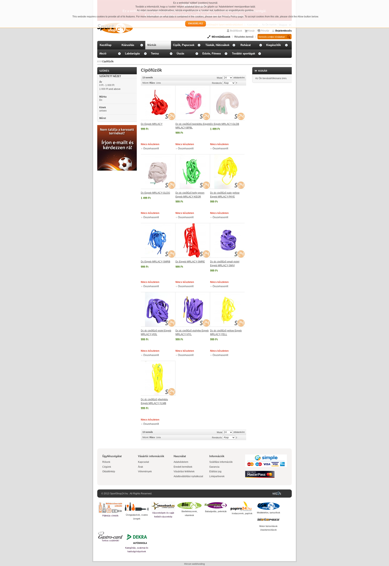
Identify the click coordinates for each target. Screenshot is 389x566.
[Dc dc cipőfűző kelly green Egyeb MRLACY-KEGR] (192, 171)
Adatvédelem (181, 462)
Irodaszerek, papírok (242, 513)
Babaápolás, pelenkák (216, 511)
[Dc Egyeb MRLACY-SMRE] (192, 240)
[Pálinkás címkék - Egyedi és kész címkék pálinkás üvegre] (110, 507)
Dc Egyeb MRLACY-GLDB (224, 124)
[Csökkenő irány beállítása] (236, 83)
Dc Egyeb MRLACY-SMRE (190, 261)
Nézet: (145, 83)
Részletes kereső (243, 36)
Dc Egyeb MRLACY (151, 124)
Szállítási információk (221, 462)
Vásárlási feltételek (184, 471)
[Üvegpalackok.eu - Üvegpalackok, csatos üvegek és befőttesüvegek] (137, 507)
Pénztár (265, 30)
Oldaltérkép (108, 471)
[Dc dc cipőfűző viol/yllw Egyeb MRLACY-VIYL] (192, 309)
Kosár (251, 30)
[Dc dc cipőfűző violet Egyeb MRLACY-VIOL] (158, 309)
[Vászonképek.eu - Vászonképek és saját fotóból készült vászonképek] (163, 506)
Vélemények (145, 471)
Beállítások (236, 30)
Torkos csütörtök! (110, 540)
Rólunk (106, 462)
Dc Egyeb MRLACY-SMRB (155, 261)
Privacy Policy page (233, 16)
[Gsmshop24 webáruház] (268, 506)
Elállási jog (215, 471)
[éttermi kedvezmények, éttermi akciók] (110, 535)
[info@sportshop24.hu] (117, 126)
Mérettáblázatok (221, 36)
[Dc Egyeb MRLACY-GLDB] (227, 103)
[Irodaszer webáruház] (242, 506)
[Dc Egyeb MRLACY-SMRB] (158, 240)
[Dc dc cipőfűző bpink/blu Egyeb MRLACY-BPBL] (192, 103)
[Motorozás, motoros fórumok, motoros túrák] (268, 519)
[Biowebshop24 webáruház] (189, 505)
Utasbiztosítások (268, 530)
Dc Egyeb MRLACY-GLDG (155, 192)
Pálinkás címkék (110, 515)
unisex (103, 110)
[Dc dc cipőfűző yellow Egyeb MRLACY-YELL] (227, 309)
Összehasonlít (151, 148)
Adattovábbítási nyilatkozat (188, 476)
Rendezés (217, 83)
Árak (140, 466)
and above (110, 89)
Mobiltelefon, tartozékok (268, 512)
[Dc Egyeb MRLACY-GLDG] (158, 171)
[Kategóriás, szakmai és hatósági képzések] (137, 539)
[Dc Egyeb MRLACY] (158, 103)
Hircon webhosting (194, 564)
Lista (158, 83)
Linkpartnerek (216, 476)
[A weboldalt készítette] (277, 493)
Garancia (214, 466)
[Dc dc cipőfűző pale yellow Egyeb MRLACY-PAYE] (227, 171)
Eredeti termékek (183, 466)
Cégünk (106, 466)
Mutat (219, 77)
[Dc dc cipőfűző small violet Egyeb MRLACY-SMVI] (227, 240)
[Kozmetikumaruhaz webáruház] (216, 505)
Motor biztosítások (268, 526)
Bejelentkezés (283, 30)
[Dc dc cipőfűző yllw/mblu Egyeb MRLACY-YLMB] (158, 378)
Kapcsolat (143, 462)
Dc (100, 100)
